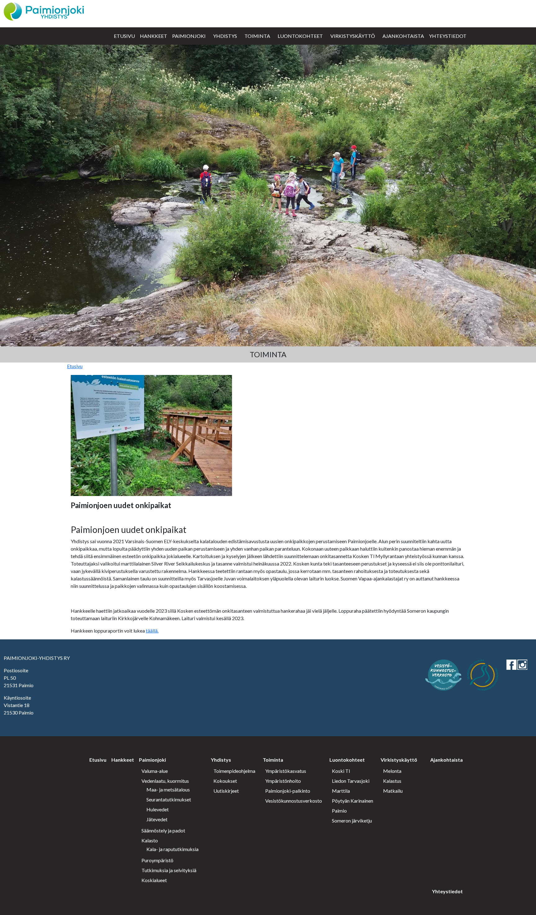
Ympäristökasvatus (285, 771)
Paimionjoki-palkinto (287, 791)
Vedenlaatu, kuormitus (165, 781)
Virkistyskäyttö (352, 36)
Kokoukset (225, 781)
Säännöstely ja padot (163, 830)
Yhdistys (225, 36)
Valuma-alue (154, 771)
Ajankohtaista (403, 36)
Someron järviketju (352, 820)
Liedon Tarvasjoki (350, 781)
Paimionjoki (189, 36)
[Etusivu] (43, 11)
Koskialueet (154, 880)
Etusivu (124, 36)
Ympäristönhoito (283, 781)
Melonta (392, 771)
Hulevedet (157, 809)
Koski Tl (341, 771)
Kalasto (149, 840)
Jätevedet (157, 819)
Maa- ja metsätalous (168, 789)
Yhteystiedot (448, 36)
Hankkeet (153, 36)
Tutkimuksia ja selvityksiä (168, 870)
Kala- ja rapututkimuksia (172, 849)
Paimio (339, 811)
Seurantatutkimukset (168, 799)
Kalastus (392, 781)
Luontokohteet (300, 36)
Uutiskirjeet (226, 791)
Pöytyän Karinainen (352, 801)
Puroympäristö (157, 860)
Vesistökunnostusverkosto (293, 801)
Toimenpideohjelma (234, 771)
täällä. (152, 630)
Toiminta (257, 36)
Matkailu (393, 791)
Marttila (341, 791)
